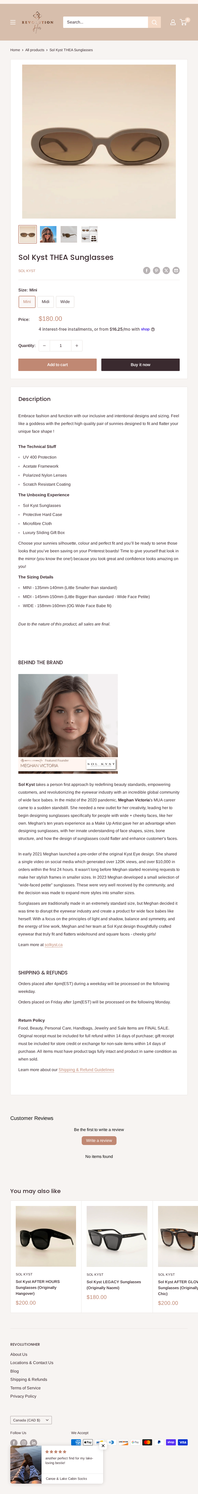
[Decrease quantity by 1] (44, 345)
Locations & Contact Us (31, 1362)
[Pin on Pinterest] (156, 270)
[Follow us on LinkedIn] (33, 1442)
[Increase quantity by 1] (76, 345)
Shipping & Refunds (28, 1379)
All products (34, 50)
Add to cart (57, 364)
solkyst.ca (54, 944)
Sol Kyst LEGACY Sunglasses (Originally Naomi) (114, 1285)
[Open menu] (12, 22)
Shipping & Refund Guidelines (86, 1069)
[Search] (154, 22)
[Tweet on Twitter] (166, 270)
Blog (14, 1371)
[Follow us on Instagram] (23, 1442)
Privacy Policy (23, 1396)
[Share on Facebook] (146, 270)
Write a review (99, 1140)
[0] (183, 22)
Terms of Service (25, 1388)
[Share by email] (176, 270)
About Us (18, 1354)
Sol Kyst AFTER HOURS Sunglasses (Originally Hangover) (38, 1287)
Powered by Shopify (26, 1477)
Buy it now (140, 364)
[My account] (173, 22)
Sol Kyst (27, 271)
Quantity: (27, 345)
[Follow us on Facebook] (14, 1442)
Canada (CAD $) (26, 1420)
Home (15, 50)
